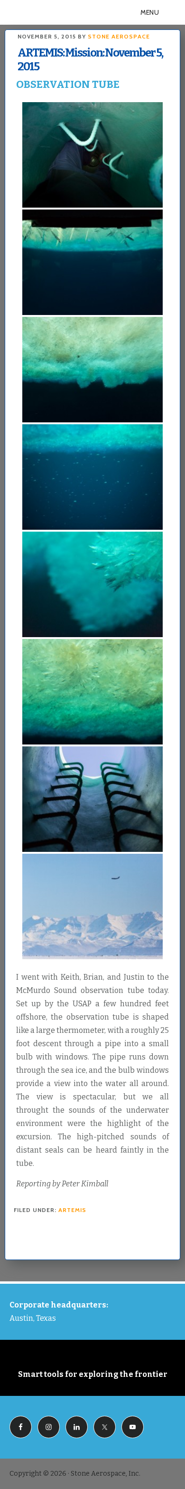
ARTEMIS (72, 1209)
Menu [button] (149, 12)
